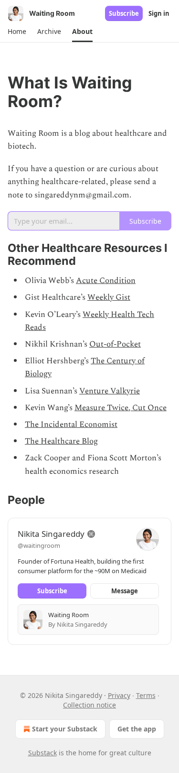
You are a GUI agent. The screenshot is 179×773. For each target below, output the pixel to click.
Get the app (136, 728)
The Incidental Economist (71, 424)
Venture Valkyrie (109, 391)
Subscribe (124, 13)
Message (124, 591)
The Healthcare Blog (61, 441)
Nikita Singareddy (51, 533)
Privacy (119, 695)
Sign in (158, 13)
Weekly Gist (108, 297)
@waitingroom (39, 545)
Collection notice (89, 704)
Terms (146, 695)
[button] (17, 31)
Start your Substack (64, 728)
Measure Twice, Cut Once (120, 408)
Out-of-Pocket (115, 344)
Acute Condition (106, 280)
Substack (42, 752)
